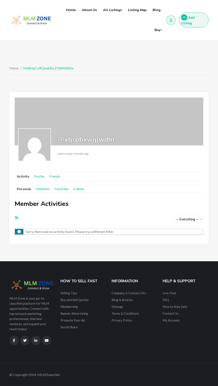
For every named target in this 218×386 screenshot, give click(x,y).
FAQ (166, 300)
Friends (54, 176)
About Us (89, 10)
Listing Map (137, 10)
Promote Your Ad (72, 320)
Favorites (62, 189)
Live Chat (169, 293)
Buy (158, 30)
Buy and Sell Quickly (74, 300)
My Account (171, 320)
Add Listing (188, 20)
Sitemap (117, 307)
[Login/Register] (171, 20)
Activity (23, 176)
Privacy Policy (122, 320)
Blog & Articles (122, 300)
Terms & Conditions (125, 313)
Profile (39, 176)
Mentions (43, 189)
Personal (24, 189)
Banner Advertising (74, 313)
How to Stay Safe (175, 307)
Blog (157, 10)
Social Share (69, 327)
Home (71, 10)
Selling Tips (68, 293)
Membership (69, 307)
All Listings (112, 10)
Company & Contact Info (129, 293)
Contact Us (170, 313)
